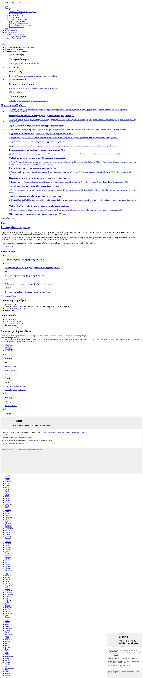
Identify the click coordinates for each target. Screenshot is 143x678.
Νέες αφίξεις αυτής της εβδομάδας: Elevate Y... (25, 259)
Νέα (6, 29)
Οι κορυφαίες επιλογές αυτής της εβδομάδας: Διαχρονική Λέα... (32, 268)
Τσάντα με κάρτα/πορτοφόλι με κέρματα (22, 12)
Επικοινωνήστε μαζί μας (13, 38)
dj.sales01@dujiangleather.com (15, 308)
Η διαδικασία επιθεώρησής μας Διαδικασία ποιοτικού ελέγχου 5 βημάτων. (34, 88)
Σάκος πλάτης (13, 10)
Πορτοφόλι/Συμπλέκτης (17, 27)
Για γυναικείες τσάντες (16, 15)
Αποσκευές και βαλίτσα (17, 21)
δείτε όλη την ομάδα (7, 246)
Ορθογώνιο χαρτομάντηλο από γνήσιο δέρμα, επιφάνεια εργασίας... (37, 158)
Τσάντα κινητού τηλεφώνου (18, 23)
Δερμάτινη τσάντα (94, 339)
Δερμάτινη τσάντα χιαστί (14, 341)
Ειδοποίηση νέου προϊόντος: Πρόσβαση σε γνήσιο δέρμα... (30, 284)
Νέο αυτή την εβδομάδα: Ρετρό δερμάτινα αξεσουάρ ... (28, 292)
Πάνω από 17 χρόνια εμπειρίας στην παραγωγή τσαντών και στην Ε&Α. (33, 76)
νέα (8, 251)
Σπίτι (6, 6)
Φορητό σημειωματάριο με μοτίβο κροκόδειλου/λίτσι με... (34, 186)
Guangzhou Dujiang (15, 225)
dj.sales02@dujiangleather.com (15, 390)
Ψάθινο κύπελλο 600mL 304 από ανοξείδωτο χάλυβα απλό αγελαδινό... (39, 206)
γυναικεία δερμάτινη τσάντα (110, 339)
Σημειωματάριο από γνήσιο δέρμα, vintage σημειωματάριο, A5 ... (37, 150)
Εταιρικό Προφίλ (10, 32)
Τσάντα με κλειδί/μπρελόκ (18, 19)
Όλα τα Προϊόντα (29, 341)
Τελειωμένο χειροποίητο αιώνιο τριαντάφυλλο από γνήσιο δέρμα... (37, 214)
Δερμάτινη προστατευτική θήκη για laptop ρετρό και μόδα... (35, 196)
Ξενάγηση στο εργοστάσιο (18, 36)
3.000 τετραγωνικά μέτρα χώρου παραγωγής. (24, 63)
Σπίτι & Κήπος (14, 17)
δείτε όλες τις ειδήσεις (8, 296)
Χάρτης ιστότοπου (52, 339)
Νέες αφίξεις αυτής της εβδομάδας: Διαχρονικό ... (26, 276)
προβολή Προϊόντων (8, 218)
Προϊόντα (8, 8)
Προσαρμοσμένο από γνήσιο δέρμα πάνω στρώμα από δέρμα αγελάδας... (40, 178)
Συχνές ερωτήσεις (11, 30)
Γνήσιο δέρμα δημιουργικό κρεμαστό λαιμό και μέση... (32, 168)
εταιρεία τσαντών (64, 339)
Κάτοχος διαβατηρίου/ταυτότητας (20, 25)
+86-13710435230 (11, 366)
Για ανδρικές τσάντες (16, 14)
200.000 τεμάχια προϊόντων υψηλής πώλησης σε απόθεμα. (28, 101)
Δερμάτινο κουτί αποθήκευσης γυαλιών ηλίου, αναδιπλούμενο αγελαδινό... (41, 134)
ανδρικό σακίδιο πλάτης (79, 339)
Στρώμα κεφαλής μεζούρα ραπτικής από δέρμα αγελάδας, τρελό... (37, 125)
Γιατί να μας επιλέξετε (16, 34)
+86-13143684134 (11, 370)
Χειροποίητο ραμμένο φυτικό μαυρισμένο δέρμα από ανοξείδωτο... (37, 142)
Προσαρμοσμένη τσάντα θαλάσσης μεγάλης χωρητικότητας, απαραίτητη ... (41, 116)
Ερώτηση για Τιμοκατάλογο (10, 338)
